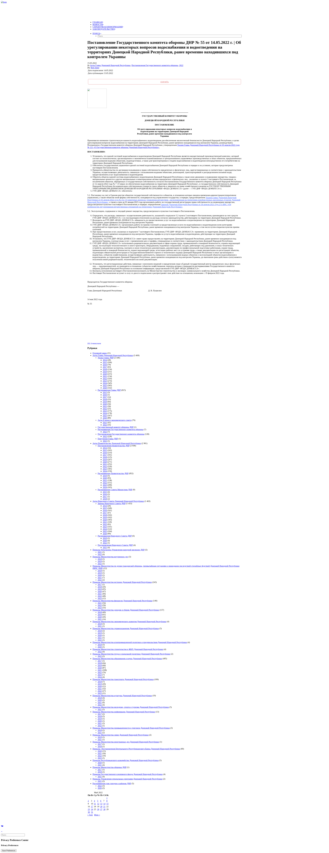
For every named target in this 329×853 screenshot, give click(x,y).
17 (92, 806)
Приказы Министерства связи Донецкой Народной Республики (121, 735)
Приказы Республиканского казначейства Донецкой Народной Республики (126, 760)
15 (107, 804)
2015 (105, 362)
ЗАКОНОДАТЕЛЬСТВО (104, 29)
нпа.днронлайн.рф (39, 819)
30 (89, 812)
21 (104, 806)
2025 (105, 385)
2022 (181, 65)
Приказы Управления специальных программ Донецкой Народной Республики (127, 779)
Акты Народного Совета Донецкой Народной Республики (118, 501)
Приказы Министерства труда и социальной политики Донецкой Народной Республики (131, 654)
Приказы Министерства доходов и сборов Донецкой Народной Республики (126, 610)
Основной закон (100, 353)
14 (104, 804)
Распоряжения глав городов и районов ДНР (112, 783)
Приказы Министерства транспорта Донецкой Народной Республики (123, 679)
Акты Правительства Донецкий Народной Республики (117, 443)
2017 (105, 367)
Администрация (96, 343)
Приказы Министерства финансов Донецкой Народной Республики (122, 601)
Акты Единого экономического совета (114, 420)
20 (101, 806)
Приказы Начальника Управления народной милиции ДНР (119, 550)
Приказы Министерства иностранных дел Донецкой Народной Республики (126, 742)
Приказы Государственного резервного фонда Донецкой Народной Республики (128, 774)
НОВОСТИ (98, 24)
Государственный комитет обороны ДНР (116, 427)
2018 (105, 369)
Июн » (97, 815)
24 (92, 809)
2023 (105, 381)
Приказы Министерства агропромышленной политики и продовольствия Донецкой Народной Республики (140, 642)
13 (101, 804)
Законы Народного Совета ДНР (112, 503)
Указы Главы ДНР (106, 358)
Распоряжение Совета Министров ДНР (115, 490)
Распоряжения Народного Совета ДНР (115, 536)
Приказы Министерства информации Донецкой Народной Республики (124, 712)
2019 (105, 372)
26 (98, 809)
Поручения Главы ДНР (108, 439)
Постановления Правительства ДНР (114, 446)
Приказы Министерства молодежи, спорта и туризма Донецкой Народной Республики (131, 707)
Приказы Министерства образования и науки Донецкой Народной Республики (127, 658)
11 (95, 804)
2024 (105, 383)
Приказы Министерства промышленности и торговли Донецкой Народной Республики (131, 728)
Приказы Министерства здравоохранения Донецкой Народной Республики (126, 628)
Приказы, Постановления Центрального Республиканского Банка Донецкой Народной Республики (136, 749)
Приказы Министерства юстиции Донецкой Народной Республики (122, 582)
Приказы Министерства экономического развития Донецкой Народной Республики (129, 621)
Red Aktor (95, 68)
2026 (105, 388)
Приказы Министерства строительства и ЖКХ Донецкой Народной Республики (128, 649)
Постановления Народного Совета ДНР (115, 545)
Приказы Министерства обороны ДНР (109, 767)
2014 (105, 360)
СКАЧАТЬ (164, 82)
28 (104, 809)
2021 (105, 376)
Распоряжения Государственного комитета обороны (120, 429)
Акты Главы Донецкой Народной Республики (110, 65)
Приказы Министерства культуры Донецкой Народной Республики (122, 695)
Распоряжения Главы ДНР (109, 390)
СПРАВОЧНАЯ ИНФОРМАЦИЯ (107, 27)
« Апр (90, 815)
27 (101, 809)
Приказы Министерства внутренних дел (110, 557)
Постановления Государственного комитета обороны (154, 65)
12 (98, 804)
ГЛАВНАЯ (97, 22)
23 (89, 809)
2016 (105, 365)
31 (92, 812)
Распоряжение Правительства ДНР (113, 473)
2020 (105, 374)
